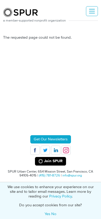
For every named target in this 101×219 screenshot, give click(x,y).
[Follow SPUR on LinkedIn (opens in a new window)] (55, 150)
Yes (47, 213)
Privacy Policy (60, 196)
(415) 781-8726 (49, 175)
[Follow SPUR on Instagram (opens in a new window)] (66, 150)
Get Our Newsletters (51, 139)
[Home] (22, 12)
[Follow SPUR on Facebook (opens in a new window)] (35, 150)
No (53, 213)
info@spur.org (72, 175)
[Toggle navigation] (92, 11)
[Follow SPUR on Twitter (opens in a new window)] (45, 150)
